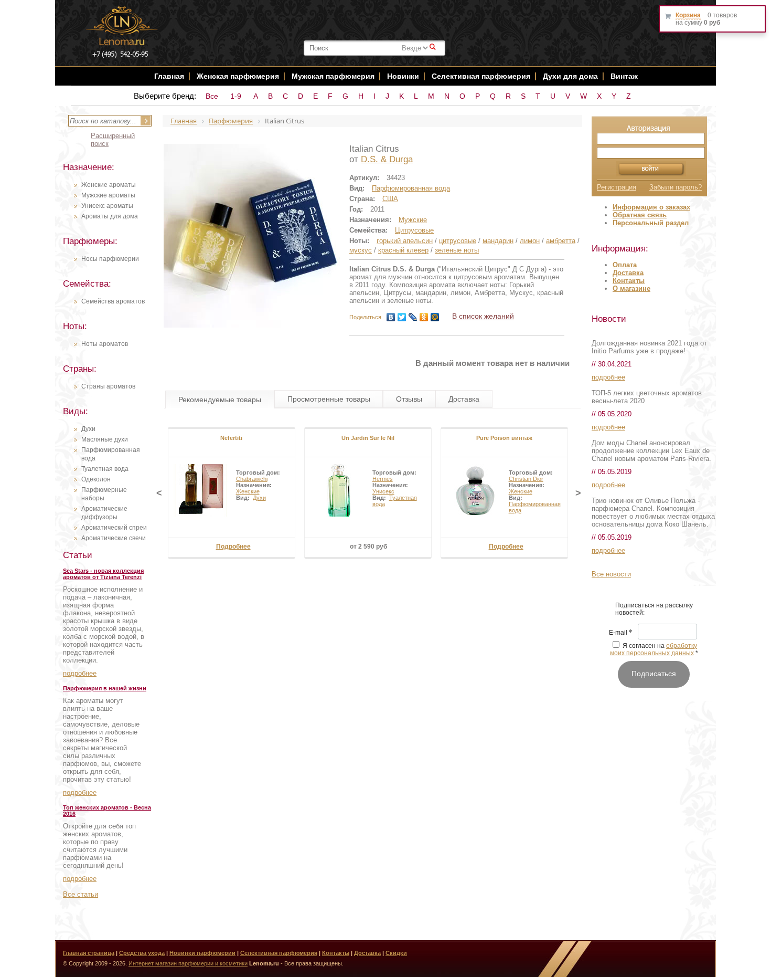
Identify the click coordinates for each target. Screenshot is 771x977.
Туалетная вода (104, 468)
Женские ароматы (108, 184)
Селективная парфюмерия (481, 76)
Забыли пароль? (675, 187)
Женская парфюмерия (238, 76)
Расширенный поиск (113, 140)
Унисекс (383, 491)
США (390, 199)
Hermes (382, 479)
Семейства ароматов (113, 301)
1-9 (235, 96)
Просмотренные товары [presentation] (328, 399)
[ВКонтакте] (391, 317)
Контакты (629, 281)
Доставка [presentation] (463, 399)
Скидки (396, 953)
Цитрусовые (414, 230)
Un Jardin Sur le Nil (367, 438)
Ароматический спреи (114, 527)
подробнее (80, 673)
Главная (169, 76)
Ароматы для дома (109, 216)
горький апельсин (405, 241)
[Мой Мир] (435, 317)
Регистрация (616, 187)
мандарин (498, 241)
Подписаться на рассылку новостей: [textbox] (654, 609)
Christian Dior (526, 479)
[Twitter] (402, 317)
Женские (248, 491)
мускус (360, 250)
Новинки (404, 76)
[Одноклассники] (424, 317)
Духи (88, 429)
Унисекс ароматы (107, 205)
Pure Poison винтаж (504, 438)
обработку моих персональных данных (654, 649)
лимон (530, 241)
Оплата (625, 265)
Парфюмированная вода (411, 188)
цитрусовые (457, 241)
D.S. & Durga (387, 159)
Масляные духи (104, 439)
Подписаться (653, 673)
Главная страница (88, 953)
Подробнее (233, 546)
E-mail (621, 633)
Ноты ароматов (104, 344)
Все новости (611, 574)
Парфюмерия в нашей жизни (104, 688)
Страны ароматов (108, 386)
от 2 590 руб (368, 546)
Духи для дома (570, 76)
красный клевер (403, 250)
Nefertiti (231, 438)
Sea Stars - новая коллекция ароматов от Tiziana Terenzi (103, 574)
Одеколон (96, 479)
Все (212, 96)
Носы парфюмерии (110, 258)
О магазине (631, 288)
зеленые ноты (457, 250)
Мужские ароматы (108, 195)
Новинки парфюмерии (202, 953)
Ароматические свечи (113, 538)
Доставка (628, 273)
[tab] (219, 399)
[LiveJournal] (413, 317)
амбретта (560, 241)
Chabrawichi (251, 479)
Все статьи (80, 894)
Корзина (688, 15)
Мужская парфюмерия (333, 76)
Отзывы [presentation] (409, 399)
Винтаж (624, 76)
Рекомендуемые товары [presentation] (219, 399)
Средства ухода (142, 953)
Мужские (413, 220)
